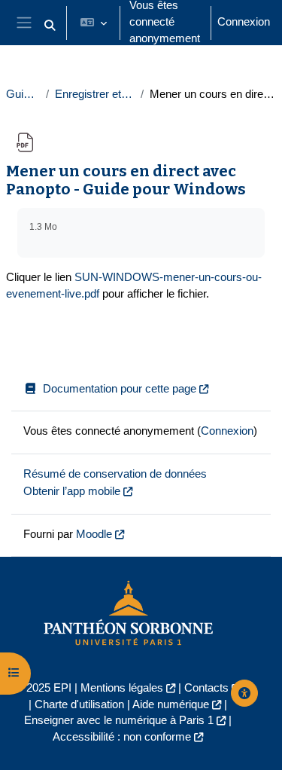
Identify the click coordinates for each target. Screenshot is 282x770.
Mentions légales (121, 688)
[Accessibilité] (244, 693)
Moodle (94, 534)
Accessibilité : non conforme (122, 737)
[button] (49, 25)
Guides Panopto (23, 94)
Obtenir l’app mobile (71, 491)
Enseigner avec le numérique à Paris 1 (119, 720)
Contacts (206, 688)
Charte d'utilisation (79, 704)
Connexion (243, 22)
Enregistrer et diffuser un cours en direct (95, 94)
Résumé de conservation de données (115, 474)
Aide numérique (170, 704)
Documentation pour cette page (119, 389)
